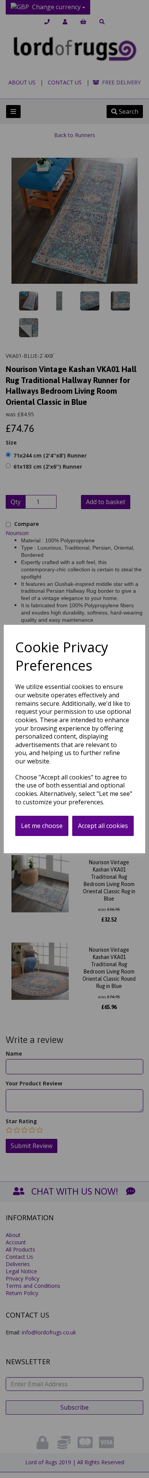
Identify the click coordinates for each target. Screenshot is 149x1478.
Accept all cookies (103, 825)
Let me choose (42, 825)
